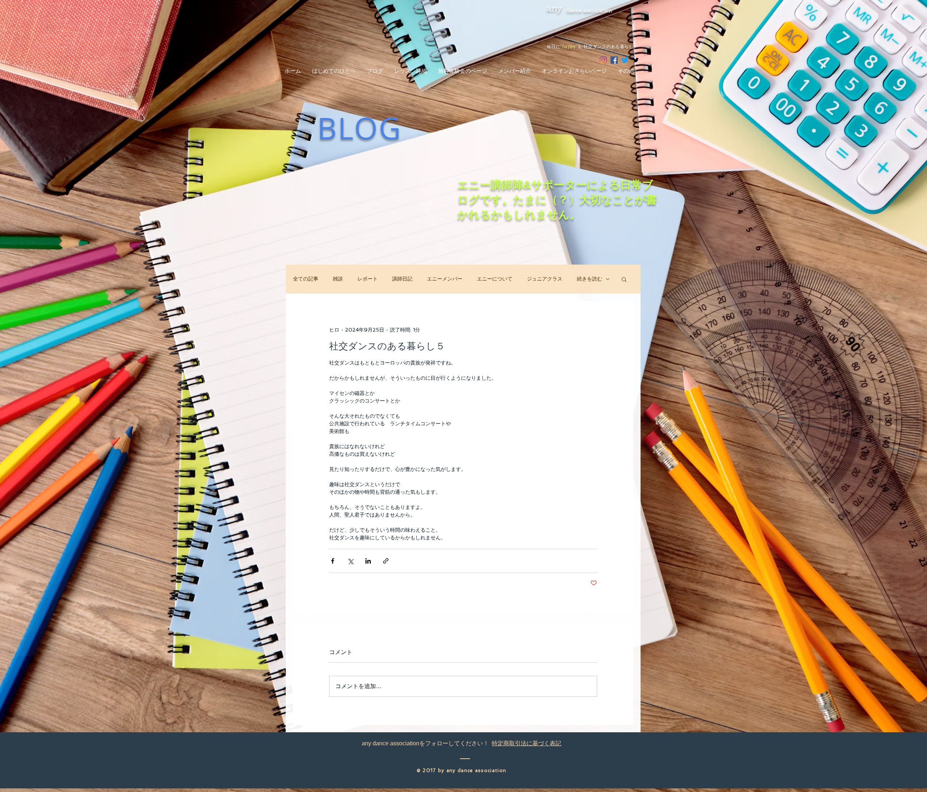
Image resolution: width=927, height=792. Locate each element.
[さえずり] (625, 60)
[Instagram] (603, 60)
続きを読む (589, 279)
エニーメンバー (444, 279)
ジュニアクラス (544, 279)
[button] (624, 279)
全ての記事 (305, 279)
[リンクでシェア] (385, 560)
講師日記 (402, 279)
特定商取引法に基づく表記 (526, 743)
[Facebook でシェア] (332, 560)
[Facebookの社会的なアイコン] (614, 60)
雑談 (338, 279)
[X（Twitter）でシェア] (350, 560)
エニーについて (494, 279)
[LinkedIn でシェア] (368, 560)
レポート (367, 279)
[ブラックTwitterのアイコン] (635, 60)
